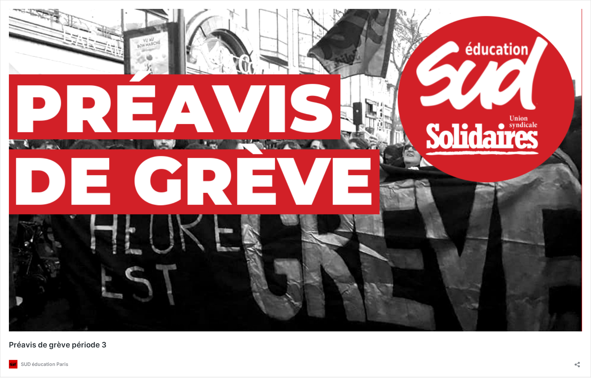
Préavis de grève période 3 (57, 344)
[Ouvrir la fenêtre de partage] (577, 362)
